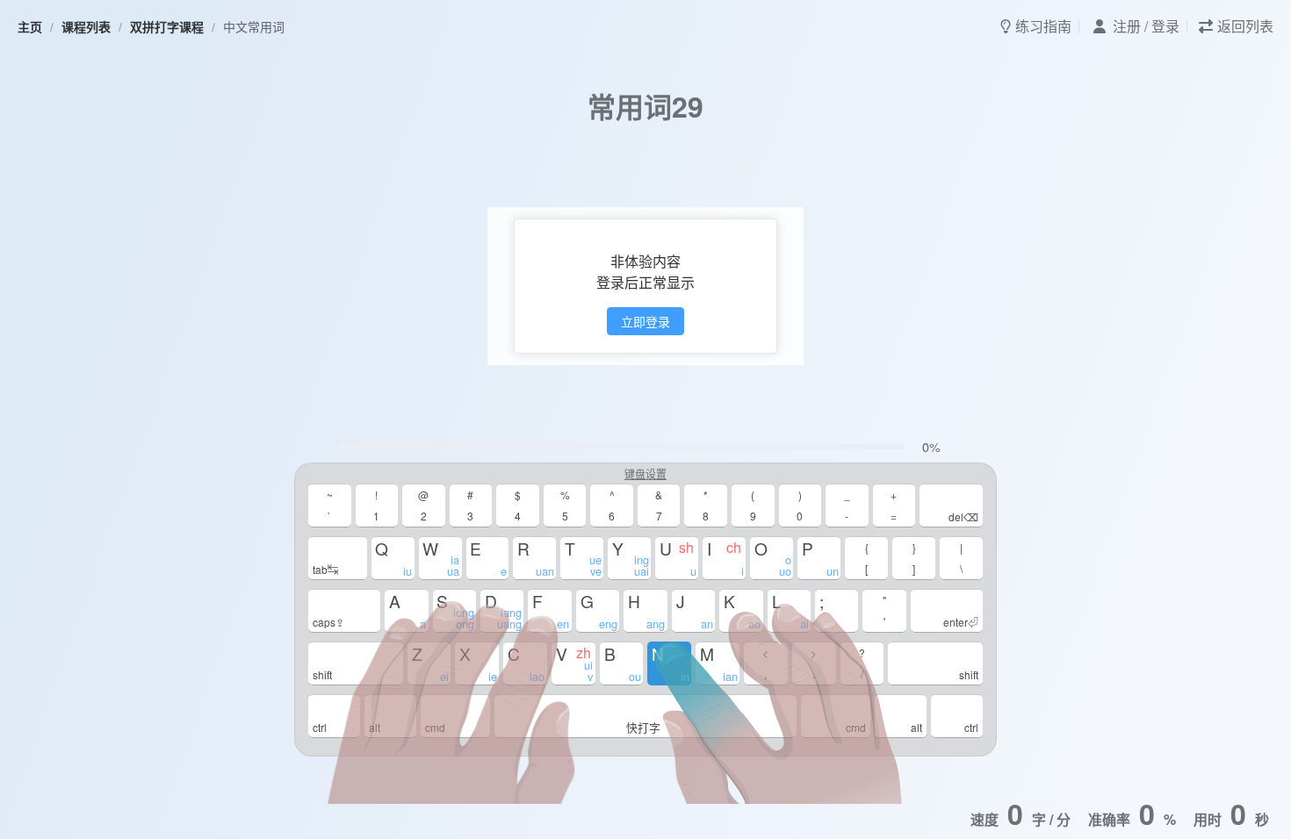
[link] (30, 26)
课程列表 (86, 26)
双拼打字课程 (167, 26)
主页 (30, 26)
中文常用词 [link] (254, 26)
